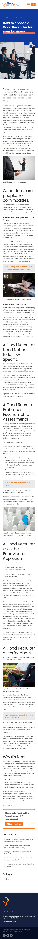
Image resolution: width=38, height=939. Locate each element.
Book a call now (8, 805)
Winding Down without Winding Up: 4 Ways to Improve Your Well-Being (18, 841)
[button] (28, 4)
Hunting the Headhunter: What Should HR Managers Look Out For (18, 859)
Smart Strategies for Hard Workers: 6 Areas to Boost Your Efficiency (17, 847)
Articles (6, 879)
